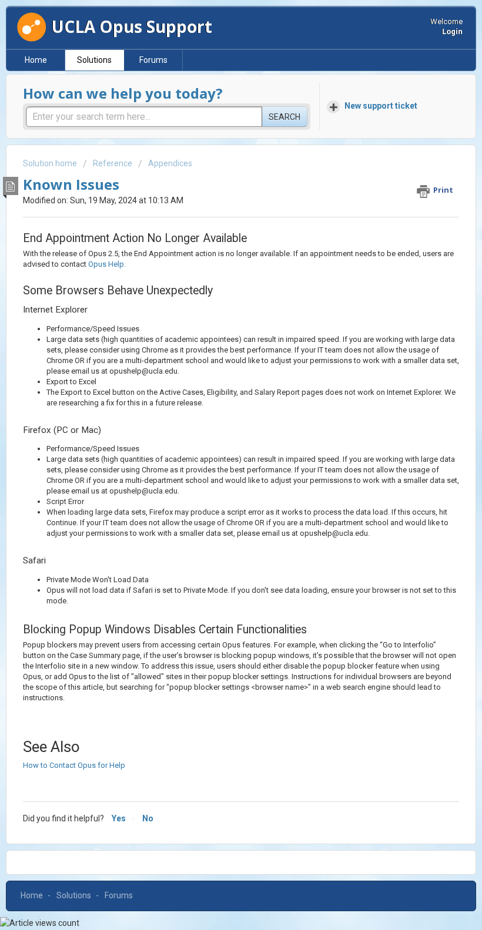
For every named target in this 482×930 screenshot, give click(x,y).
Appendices (170, 163)
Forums (153, 60)
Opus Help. (107, 264)
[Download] (219, 463)
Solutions (94, 60)
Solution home (51, 163)
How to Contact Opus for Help (74, 765)
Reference (112, 163)
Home (36, 60)
